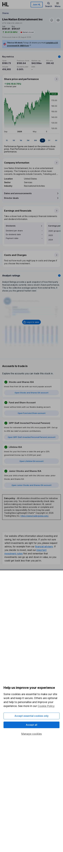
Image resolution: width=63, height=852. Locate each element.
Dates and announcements (18, 193)
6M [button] (35, 140)
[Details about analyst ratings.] (59, 275)
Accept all (31, 724)
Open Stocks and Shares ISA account (31, 392)
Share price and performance (21, 79)
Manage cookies (31, 733)
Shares (5, 13)
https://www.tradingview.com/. (35, 516)
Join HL (37, 4)
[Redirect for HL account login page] (31, 322)
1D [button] (7, 140)
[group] (31, 140)
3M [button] (28, 140)
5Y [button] (49, 140)
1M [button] (21, 140)
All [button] (56, 140)
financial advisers (44, 546)
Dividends (11, 226)
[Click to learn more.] (59, 56)
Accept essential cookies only (32, 715)
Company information (16, 162)
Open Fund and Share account (31, 413)
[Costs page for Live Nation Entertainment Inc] (31, 258)
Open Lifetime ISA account (31, 461)
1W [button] (14, 140)
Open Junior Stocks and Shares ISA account (31, 485)
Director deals (11, 198)
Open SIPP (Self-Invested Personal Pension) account (31, 437)
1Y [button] (42, 140)
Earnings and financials (17, 210)
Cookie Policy (46, 706)
